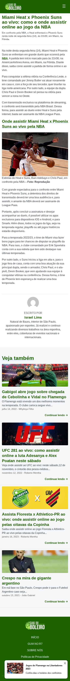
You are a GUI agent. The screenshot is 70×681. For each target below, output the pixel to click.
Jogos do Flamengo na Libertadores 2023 (44, 667)
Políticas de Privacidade (35, 656)
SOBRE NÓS (35, 650)
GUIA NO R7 (35, 643)
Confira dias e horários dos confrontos (44, 673)
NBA (5, 58)
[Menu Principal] (64, 7)
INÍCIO (35, 637)
